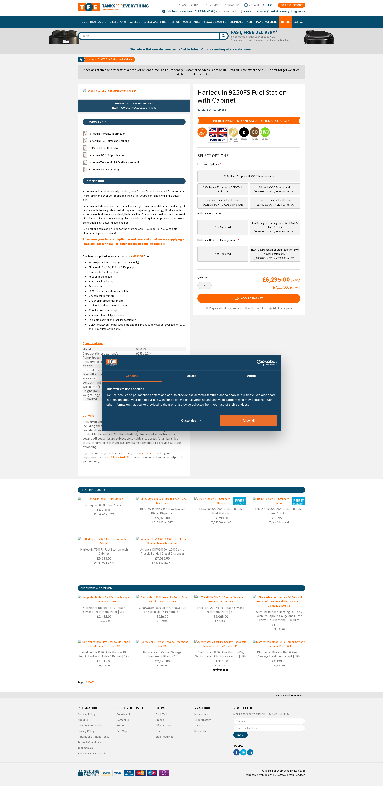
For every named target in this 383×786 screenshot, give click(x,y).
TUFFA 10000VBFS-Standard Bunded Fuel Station (279, 511)
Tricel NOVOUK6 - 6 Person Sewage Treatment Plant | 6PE (220, 610)
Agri (250, 22)
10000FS (90, 682)
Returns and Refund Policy (93, 736)
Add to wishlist (257, 308)
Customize (188, 420)
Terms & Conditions (89, 742)
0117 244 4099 (204, 11)
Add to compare (282, 308)
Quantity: (202, 277)
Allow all (249, 420)
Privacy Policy (86, 731)
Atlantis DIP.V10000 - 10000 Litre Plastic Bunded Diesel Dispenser (162, 551)
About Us (83, 720)
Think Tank (162, 714)
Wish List (199, 725)
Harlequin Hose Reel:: (210, 213)
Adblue (135, 22)
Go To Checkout (291, 5)
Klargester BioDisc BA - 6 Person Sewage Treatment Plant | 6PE (279, 654)
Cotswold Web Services (291, 775)
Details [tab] (191, 375)
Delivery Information (90, 725)
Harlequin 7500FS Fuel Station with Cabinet (104, 551)
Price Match (124, 714)
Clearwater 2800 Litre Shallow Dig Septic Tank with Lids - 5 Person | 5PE (220, 654)
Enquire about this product (225, 308)
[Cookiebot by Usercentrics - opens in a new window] (259, 363)
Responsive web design (258, 775)
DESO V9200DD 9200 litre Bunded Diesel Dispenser (162, 511)
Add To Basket (252, 298)
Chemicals (236, 22)
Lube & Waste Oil (154, 22)
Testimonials (211, 5)
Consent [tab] (132, 375)
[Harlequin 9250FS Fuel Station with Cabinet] (134, 91)
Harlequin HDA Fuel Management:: (217, 240)
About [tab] (251, 375)
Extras (298, 22)
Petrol (175, 22)
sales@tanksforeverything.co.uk (282, 11)
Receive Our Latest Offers (93, 753)
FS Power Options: (208, 164)
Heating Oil (98, 22)
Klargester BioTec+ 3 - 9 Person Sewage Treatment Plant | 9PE (104, 610)
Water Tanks (191, 22)
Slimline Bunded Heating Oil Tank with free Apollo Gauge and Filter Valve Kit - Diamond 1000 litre (279, 616)
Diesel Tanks (118, 22)
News (182, 5)
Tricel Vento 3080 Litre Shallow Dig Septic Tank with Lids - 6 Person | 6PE (104, 654)
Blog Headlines (164, 736)
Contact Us (232, 5)
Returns (121, 725)
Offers (285, 22)
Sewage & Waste (215, 22)
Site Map (122, 731)
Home (83, 22)
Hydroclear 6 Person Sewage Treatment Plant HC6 (162, 654)
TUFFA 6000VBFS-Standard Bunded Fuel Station (220, 511)
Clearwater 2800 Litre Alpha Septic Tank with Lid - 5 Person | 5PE (162, 610)
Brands (160, 720)
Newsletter (201, 731)
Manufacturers (266, 22)
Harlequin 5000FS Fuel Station (104, 505)
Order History (202, 720)
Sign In (194, 5)
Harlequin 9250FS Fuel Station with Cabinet (110, 59)
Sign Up (240, 735)
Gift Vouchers (163, 725)
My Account (201, 714)
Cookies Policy (86, 714)
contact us (149, 453)
